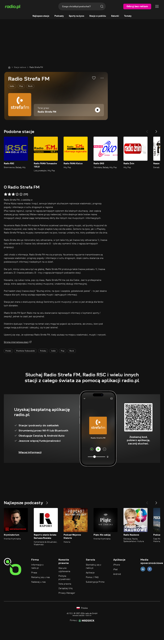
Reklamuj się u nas (40, 577)
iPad (115, 569)
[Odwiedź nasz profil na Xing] (149, 569)
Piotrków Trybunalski (25, 351)
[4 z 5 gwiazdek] (17, 194)
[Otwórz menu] (157, 6)
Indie (12, 86)
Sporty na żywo (76, 16)
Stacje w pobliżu (97, 16)
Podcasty (59, 16)
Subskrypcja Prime (95, 582)
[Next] (156, 130)
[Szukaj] (102, 6)
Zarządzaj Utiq (65, 588)
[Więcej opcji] (102, 78)
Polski (8, 351)
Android (117, 574)
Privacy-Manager (66, 593)
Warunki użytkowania (64, 570)
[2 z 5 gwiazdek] (9, 194)
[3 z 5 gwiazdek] (13, 194)
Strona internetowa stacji (16, 342)
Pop (21, 86)
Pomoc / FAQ (92, 577)
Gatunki (115, 16)
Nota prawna (64, 584)
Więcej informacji (29, 452)
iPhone (116, 565)
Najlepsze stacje (41, 16)
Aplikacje (90, 573)
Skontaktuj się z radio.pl (93, 566)
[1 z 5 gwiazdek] (6, 194)
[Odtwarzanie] (97, 109)
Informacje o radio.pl (37, 566)
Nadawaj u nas (38, 582)
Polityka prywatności (64, 577)
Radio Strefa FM (47, 112)
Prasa (34, 573)
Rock (30, 86)
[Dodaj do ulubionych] (93, 77)
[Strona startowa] (9, 67)
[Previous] (147, 130)
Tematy (127, 16)
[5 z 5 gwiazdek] (21, 194)
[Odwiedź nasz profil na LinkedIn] (143, 569)
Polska (43, 351)
